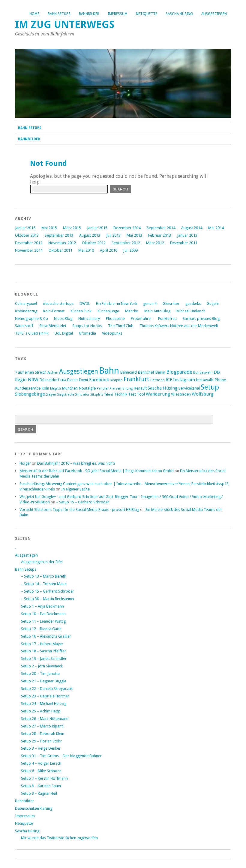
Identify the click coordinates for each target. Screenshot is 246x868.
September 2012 (126, 243)
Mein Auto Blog (157, 311)
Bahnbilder (89, 14)
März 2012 (155, 243)
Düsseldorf (49, 379)
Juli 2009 (130, 250)
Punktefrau (167, 318)
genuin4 (150, 303)
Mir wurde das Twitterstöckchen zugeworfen (59, 838)
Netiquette (146, 14)
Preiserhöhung (121, 388)
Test (132, 394)
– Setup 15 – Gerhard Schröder (82, 502)
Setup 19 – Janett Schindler (44, 658)
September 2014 (161, 228)
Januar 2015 (97, 228)
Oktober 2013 (27, 235)
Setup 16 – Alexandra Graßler (46, 636)
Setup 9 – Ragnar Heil (39, 793)
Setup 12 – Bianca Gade (41, 629)
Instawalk (204, 379)
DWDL (85, 303)
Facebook (99, 379)
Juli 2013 (113, 235)
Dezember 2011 (183, 243)
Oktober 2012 (94, 243)
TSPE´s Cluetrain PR (32, 333)
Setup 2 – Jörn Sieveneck (42, 666)
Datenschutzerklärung (33, 808)
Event (83, 379)
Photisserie (115, 318)
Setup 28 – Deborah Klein (42, 733)
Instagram (184, 379)
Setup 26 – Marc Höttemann (44, 718)
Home (34, 14)
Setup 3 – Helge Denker (41, 748)
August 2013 (89, 235)
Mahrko (131, 311)
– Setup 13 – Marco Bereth (43, 576)
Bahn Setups (59, 14)
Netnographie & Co (31, 318)
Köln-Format (53, 311)
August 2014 (191, 228)
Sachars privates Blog (201, 318)
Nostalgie (87, 388)
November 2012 (62, 243)
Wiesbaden (181, 394)
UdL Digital (64, 333)
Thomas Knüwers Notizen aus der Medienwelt (179, 325)
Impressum (118, 14)
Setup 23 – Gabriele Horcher (45, 696)
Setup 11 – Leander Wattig (43, 621)
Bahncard (128, 372)
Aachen (52, 373)
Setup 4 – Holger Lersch (41, 763)
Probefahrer (141, 318)
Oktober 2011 (60, 250)
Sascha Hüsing (179, 14)
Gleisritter (171, 303)
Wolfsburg (203, 394)
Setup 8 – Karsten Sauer (41, 786)
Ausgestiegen (214, 14)
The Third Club (121, 325)
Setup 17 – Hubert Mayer (42, 644)
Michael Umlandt (190, 311)
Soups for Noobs (87, 325)
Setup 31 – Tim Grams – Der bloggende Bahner (61, 756)
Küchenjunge (108, 311)
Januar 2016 (25, 228)
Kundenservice (27, 388)
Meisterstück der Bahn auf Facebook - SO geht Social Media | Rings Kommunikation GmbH (97, 471)
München (70, 388)
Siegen (51, 394)
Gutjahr (213, 303)
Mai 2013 (134, 235)
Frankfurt (136, 379)
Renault (140, 388)
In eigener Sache (75, 489)
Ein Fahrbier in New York (116, 303)
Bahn (109, 371)
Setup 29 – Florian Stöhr (41, 741)
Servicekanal (189, 388)
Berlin (160, 372)
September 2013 (59, 235)
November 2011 (29, 250)
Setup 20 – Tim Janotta (40, 673)
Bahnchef (146, 372)
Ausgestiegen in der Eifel (42, 562)
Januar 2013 (187, 235)
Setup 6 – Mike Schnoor (41, 771)
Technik (120, 394)
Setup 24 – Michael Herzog (43, 703)
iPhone (220, 379)
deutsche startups (58, 303)
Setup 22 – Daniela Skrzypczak (47, 688)
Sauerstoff (24, 325)
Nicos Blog (63, 318)
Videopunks (112, 333)
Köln (45, 388)
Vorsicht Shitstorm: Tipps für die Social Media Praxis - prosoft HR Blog (79, 509)
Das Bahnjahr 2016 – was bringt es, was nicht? (76, 463)
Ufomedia (87, 333)
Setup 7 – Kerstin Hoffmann (44, 778)
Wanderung (158, 394)
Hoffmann (157, 380)
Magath (55, 388)
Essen (72, 379)
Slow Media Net (52, 325)
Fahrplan (116, 380)
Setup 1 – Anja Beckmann (42, 606)
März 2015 (72, 228)
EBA (63, 380)
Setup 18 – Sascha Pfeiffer (43, 651)
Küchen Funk (81, 311)
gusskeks (193, 303)
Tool (141, 394)
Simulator (82, 394)
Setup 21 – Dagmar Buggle (43, 681)
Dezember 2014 (127, 228)
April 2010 (108, 250)
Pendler (103, 388)
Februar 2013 (159, 235)
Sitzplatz (97, 394)
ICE (169, 379)
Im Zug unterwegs (65, 24)
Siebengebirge (30, 394)
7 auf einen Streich (30, 372)
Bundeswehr (203, 373)
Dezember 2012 (28, 243)
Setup (210, 387)
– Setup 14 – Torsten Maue (44, 583)
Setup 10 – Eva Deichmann (43, 614)
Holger (25, 463)
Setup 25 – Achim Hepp (41, 711)
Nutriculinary (89, 318)
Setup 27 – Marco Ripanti (42, 726)
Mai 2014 (216, 228)
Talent (108, 394)
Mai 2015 (49, 228)
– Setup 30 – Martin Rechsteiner (48, 598)
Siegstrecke (65, 394)
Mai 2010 (86, 250)
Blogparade (179, 372)
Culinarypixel (26, 303)
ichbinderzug (26, 311)
